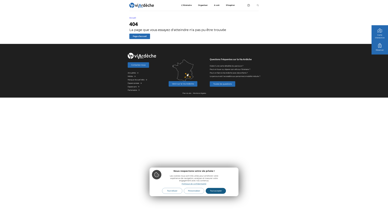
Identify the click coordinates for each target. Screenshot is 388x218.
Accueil (132, 18)
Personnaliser (194, 191)
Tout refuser (172, 191)
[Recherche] (258, 5)
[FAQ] (248, 5)
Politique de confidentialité (194, 184)
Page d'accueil (140, 36)
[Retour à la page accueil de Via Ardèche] (141, 5)
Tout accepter (216, 191)
